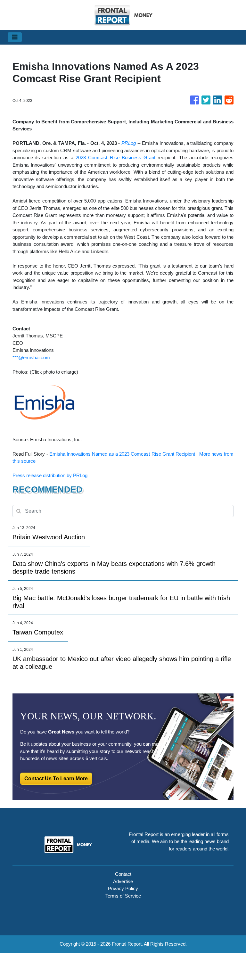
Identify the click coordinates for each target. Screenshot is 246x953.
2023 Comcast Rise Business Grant (115, 157)
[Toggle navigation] (15, 37)
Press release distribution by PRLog (49, 475)
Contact (123, 874)
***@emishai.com (31, 357)
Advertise (123, 881)
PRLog (128, 143)
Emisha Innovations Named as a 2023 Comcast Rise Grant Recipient (122, 454)
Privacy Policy (123, 888)
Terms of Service (123, 896)
